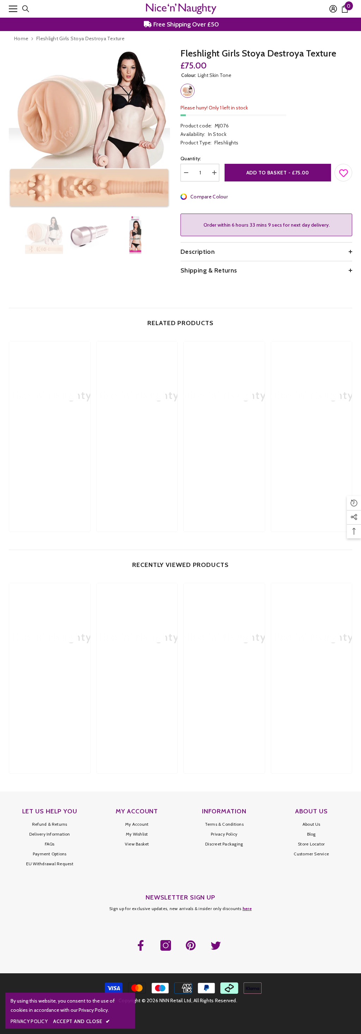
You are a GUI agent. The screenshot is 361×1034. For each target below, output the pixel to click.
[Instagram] (166, 945)
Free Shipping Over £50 (185, 24)
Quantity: (190, 158)
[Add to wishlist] (344, 171)
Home (21, 38)
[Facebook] (141, 945)
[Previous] (11, 234)
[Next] (168, 234)
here (247, 908)
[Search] (26, 9)
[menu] (13, 9)
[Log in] (333, 8)
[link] (50, 460)
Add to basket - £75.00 (277, 172)
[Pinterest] (191, 945)
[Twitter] (216, 945)
